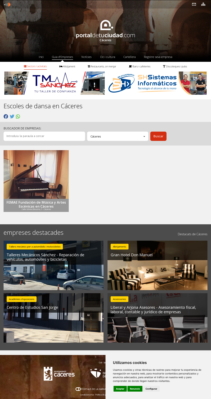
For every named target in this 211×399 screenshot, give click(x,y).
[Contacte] (194, 4)
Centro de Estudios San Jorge (32, 307)
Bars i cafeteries (141, 66)
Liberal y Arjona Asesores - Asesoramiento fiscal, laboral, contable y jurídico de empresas (153, 309)
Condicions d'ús (87, 394)
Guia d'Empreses (62, 57)
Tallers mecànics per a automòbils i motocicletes (35, 246)
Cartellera (129, 57)
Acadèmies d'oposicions (21, 299)
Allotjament (68, 66)
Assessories (119, 299)
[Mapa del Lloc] (203, 4)
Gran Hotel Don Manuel (132, 254)
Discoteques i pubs (176, 66)
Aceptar (120, 388)
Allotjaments (119, 246)
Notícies (86, 57)
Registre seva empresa (158, 57)
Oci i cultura (107, 57)
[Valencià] (6, 5)
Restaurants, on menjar (103, 66)
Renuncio (135, 388)
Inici (41, 57)
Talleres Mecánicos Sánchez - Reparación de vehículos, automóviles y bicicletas (45, 257)
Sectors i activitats (36, 66)
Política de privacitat (104, 394)
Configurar (151, 388)
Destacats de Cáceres (192, 234)
